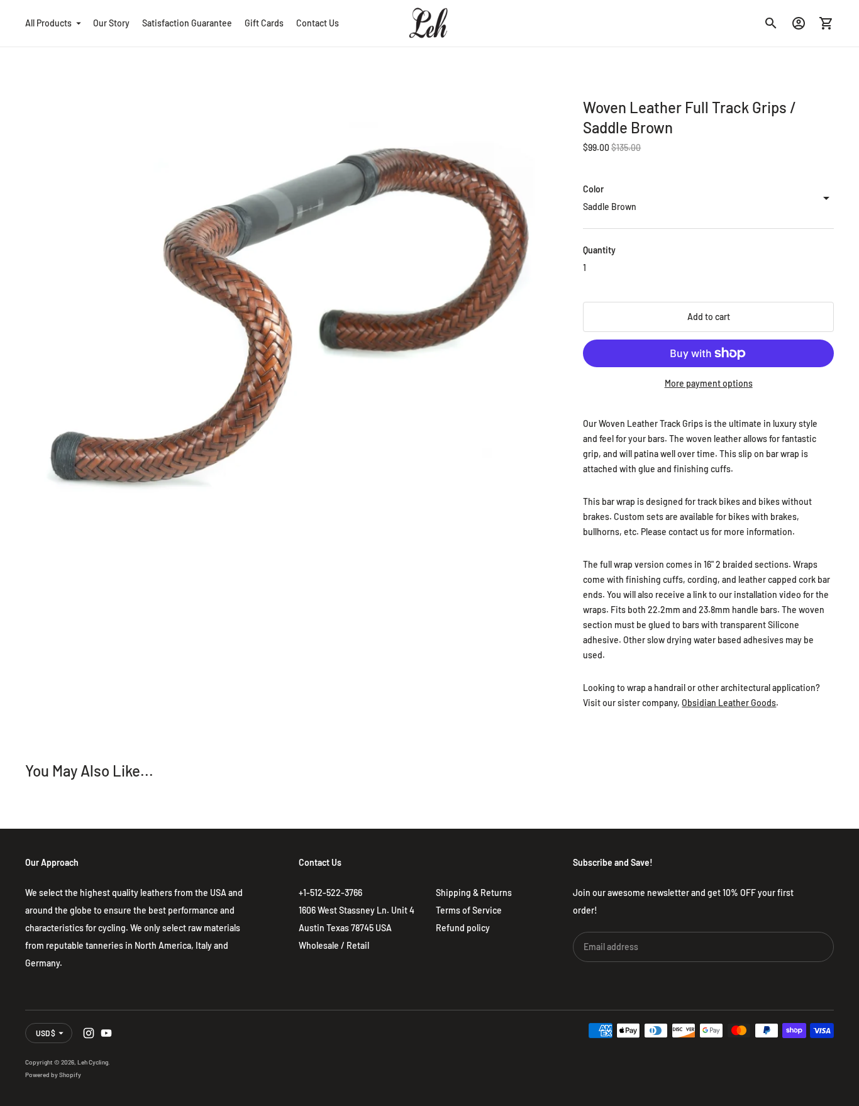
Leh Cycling (92, 1062)
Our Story (111, 23)
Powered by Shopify (53, 1074)
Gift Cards (264, 23)
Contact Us (317, 23)
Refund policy (463, 927)
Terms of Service (469, 910)
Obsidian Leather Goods (729, 702)
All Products (48, 23)
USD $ (45, 1033)
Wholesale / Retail (334, 945)
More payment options (709, 383)
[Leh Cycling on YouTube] (106, 1033)
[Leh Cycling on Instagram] (88, 1033)
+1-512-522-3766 (330, 892)
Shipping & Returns (474, 892)
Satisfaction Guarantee (187, 23)
